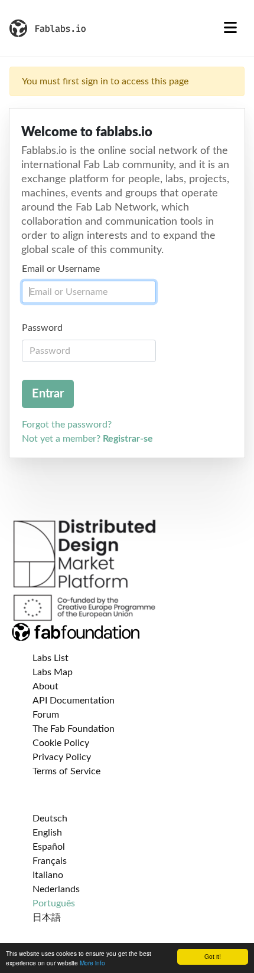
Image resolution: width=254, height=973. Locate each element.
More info (92, 962)
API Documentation (73, 700)
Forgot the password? (67, 424)
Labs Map (52, 672)
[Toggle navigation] (230, 28)
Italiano (47, 875)
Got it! (212, 956)
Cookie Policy (60, 743)
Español (48, 847)
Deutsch (49, 818)
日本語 (46, 917)
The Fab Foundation (73, 729)
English (47, 832)
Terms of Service (66, 771)
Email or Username (61, 269)
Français (49, 861)
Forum (45, 714)
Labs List (50, 658)
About (45, 686)
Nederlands (56, 889)
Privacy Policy (61, 757)
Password (42, 328)
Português (53, 903)
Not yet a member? (87, 438)
